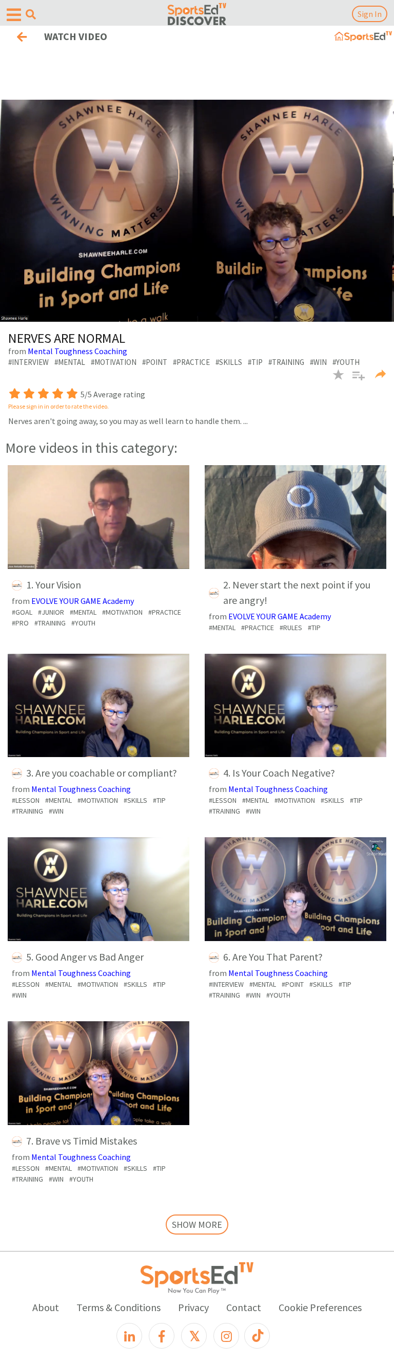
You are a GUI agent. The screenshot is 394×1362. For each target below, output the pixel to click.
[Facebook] (161, 1335)
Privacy (193, 1307)
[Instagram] (226, 1335)
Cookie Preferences (320, 1307)
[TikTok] (257, 1336)
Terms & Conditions (118, 1307)
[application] (197, 211)
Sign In (370, 14)
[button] (355, 381)
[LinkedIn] (129, 1335)
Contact (243, 1307)
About (45, 1307)
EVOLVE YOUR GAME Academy (82, 601)
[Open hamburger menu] (14, 15)
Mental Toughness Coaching (77, 351)
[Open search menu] (31, 14)
